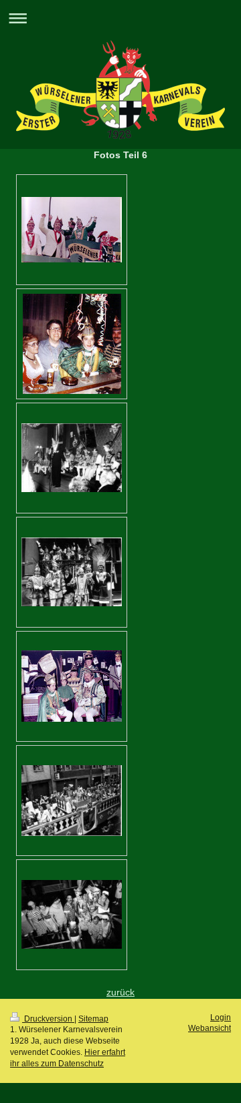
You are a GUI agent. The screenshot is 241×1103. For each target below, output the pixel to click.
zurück (120, 992)
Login (220, 1017)
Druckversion (48, 1019)
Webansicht (209, 1028)
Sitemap (93, 1019)
